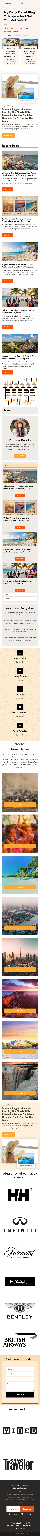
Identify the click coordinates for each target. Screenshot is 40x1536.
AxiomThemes (11, 1534)
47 (23, 403)
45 (11, 403)
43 (26, 400)
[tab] (20, 466)
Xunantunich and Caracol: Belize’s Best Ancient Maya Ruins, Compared (29, 54)
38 (26, 397)
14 (5, 385)
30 (8, 394)
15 (11, 385)
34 (32, 394)
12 (28, 382)
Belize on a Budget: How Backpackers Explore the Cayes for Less (10, 54)
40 (7, 400)
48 (29, 403)
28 (26, 391)
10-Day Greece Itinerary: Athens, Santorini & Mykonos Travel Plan (16, 220)
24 (32, 388)
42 (20, 400)
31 (14, 394)
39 (32, 397)
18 (29, 385)
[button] (22, 2)
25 (8, 391)
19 (35, 385)
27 (20, 391)
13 (34, 382)
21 (14, 388)
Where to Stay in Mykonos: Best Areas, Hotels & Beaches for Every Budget (19, 174)
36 (14, 397)
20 (8, 388)
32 (20, 394)
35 (8, 397)
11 (22, 382)
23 (26, 388)
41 (14, 400)
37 (20, 397)
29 (32, 391)
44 (32, 400)
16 (17, 385)
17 (23, 385)
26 (14, 391)
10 (16, 382)
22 (20, 388)
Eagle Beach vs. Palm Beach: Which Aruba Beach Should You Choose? (17, 265)
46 (17, 403)
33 (26, 394)
